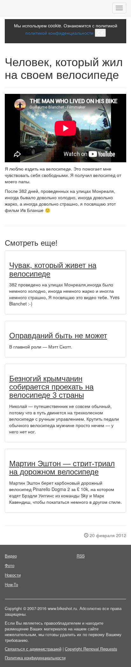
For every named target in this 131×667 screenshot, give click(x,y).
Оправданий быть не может (58, 335)
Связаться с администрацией (33, 649)
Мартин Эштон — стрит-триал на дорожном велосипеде (62, 467)
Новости (13, 575)
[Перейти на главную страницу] (5, 8)
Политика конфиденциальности (35, 658)
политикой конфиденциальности (59, 33)
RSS (81, 556)
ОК (100, 33)
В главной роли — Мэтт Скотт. (40, 346)
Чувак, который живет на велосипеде (52, 269)
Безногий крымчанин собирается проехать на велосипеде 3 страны (51, 387)
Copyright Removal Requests (91, 649)
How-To (11, 584)
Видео (11, 556)
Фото (9, 565)
